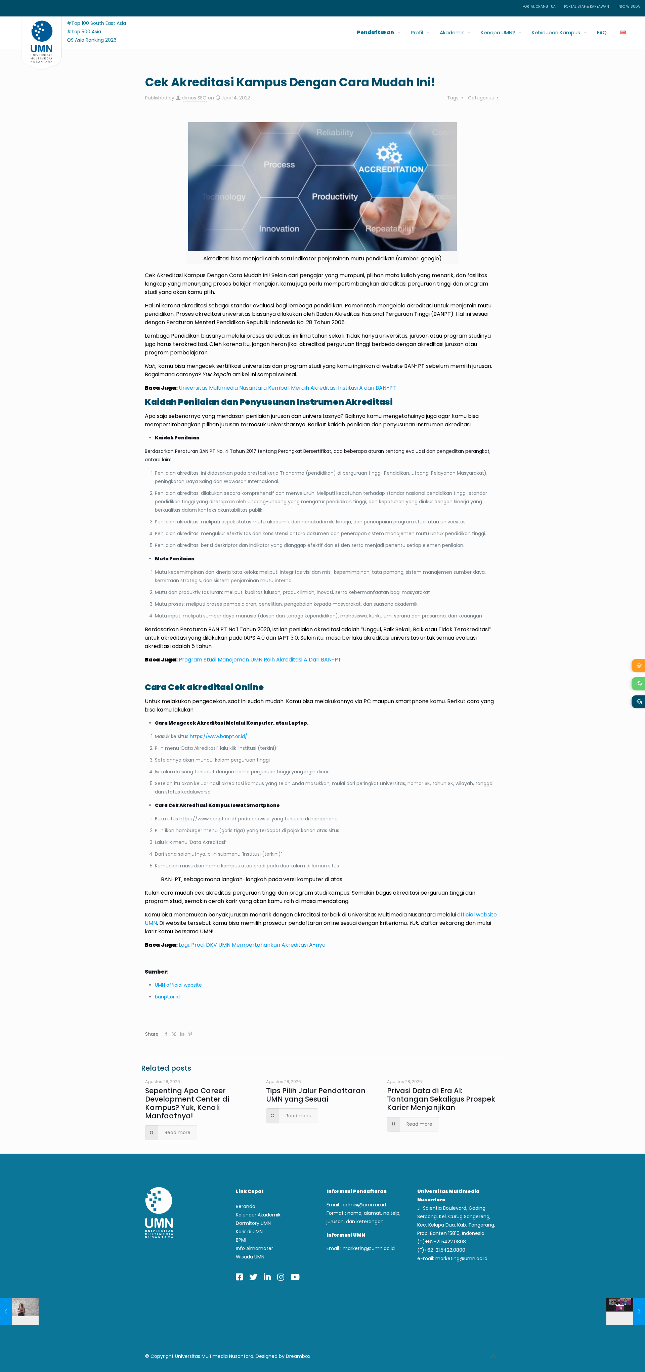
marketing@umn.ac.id (369, 1248)
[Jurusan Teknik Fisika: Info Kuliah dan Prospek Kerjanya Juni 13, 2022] (19, 1311)
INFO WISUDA (628, 6)
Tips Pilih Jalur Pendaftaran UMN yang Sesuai (316, 1095)
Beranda (245, 1206)
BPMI (241, 1240)
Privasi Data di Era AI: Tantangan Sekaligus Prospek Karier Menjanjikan (441, 1099)
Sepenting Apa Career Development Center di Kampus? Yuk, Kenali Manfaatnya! (187, 1103)
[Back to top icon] (493, 1356)
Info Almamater (254, 1248)
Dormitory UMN (253, 1223)
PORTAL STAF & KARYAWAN (586, 6)
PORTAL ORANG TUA (539, 6)
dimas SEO (194, 97)
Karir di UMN (249, 1231)
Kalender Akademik (258, 1214)
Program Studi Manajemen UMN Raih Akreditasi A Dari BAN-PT (260, 659)
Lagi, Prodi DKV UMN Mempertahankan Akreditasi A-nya (252, 945)
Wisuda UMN (250, 1256)
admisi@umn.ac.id (364, 1204)
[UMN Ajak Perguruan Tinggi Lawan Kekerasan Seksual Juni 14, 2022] (625, 1311)
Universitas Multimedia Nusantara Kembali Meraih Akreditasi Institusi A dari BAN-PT (287, 388)
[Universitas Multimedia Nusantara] (35, 30)
